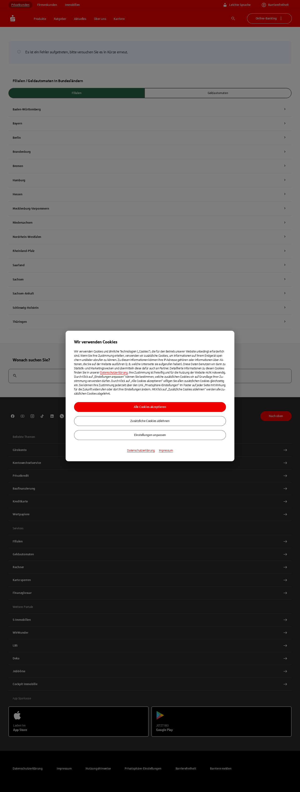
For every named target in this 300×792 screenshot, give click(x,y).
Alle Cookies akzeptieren (150, 407)
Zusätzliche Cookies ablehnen (150, 421)
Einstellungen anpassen (150, 435)
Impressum (166, 450)
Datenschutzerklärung (114, 372)
